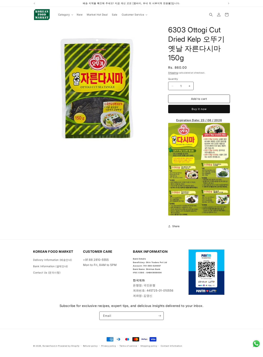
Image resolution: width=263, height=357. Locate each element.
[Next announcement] (229, 3)
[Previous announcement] (34, 3)
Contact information (171, 346)
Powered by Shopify (68, 346)
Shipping (173, 72)
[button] (65, 14)
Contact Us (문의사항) (46, 272)
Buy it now (199, 109)
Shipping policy (148, 346)
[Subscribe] (160, 316)
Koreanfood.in (50, 346)
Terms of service (128, 346)
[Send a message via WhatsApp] (256, 344)
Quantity (173, 78)
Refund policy (90, 346)
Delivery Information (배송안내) (52, 259)
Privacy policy (108, 346)
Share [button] (176, 226)
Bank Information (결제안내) (50, 266)
